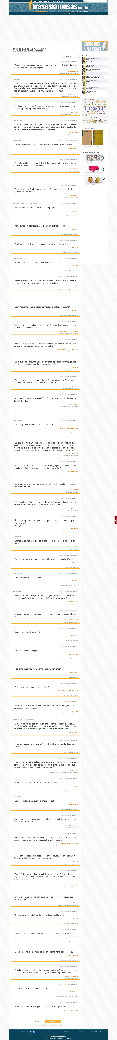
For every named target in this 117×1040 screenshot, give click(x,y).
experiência (60, 791)
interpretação (70, 289)
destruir (57, 772)
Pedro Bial (75, 266)
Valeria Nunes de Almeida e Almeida (68, 690)
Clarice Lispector (73, 211)
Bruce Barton (74, 386)
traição (76, 845)
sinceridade (104, 120)
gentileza (104, 115)
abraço (66, 252)
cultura (64, 114)
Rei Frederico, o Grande (71, 1010)
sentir (76, 134)
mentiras (95, 115)
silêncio (76, 73)
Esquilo (88, 80)
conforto (89, 122)
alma (70, 827)
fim (60, 772)
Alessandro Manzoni (91, 76)
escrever (68, 455)
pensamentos (94, 118)
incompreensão (65, 333)
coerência (71, 96)
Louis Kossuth (74, 635)
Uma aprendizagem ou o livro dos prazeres (27, 203)
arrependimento (65, 73)
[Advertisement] (58, 28)
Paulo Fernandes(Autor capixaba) (68, 349)
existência (100, 115)
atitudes (68, 351)
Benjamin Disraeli (73, 581)
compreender (86, 106)
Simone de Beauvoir (91, 61)
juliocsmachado (73, 885)
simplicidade (103, 106)
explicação (65, 809)
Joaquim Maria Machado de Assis (68, 331)
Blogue (74, 14)
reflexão (70, 658)
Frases (42, 14)
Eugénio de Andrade (91, 69)
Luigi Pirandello (89, 87)
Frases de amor (49, 14)
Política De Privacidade (95, 1031)
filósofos (68, 406)
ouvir (72, 752)
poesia (87, 101)
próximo (53, 1022)
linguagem (103, 104)
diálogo (65, 234)
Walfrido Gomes (73, 195)
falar (67, 197)
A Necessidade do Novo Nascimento (25, 719)
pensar (72, 923)
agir (65, 96)
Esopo (76, 786)
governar (66, 585)
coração (65, 734)
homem (68, 114)
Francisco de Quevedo (71, 620)
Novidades (80, 1031)
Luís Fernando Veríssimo (71, 976)
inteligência (65, 791)
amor (67, 96)
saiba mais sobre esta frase (69, 61)
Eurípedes (75, 562)
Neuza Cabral (74, 490)
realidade (98, 120)
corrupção (66, 996)
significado (75, 153)
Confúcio (75, 310)
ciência (65, 474)
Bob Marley (74, 112)
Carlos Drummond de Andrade (69, 428)
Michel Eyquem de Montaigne (69, 843)
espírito (69, 752)
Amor (18, 79)
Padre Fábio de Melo (72, 71)
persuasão (75, 585)
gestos (71, 351)
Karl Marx (75, 367)
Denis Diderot (74, 903)
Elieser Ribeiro (74, 286)
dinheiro (69, 622)
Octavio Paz (89, 65)
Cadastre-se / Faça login (41, 1)
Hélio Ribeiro (74, 750)
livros (72, 455)
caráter (63, 315)
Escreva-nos (66, 1031)
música (71, 114)
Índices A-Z (67, 14)
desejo (71, 960)
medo (72, 713)
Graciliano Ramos (73, 601)
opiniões (71, 388)
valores (76, 315)
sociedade (75, 658)
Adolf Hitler (74, 529)
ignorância (67, 713)
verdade (88, 104)
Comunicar (19, 61)
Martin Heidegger (73, 654)
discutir (99, 104)
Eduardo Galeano (73, 546)
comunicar (71, 171)
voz (77, 1015)
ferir (70, 1015)
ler (94, 120)
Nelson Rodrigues (73, 992)
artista (64, 406)
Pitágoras (75, 918)
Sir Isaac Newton (73, 471)
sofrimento (75, 492)
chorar (68, 978)
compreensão (64, 289)
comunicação (70, 887)
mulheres (71, 996)
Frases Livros (59, 14)
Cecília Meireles (73, 229)
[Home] (58, 6)
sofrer (76, 978)
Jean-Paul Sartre (73, 955)
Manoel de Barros (90, 58)
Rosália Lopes (74, 672)
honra (100, 117)
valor (76, 622)
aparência (66, 388)
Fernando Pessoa (73, 825)
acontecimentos (69, 530)
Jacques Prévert (73, 508)
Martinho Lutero (73, 732)
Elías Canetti (89, 84)
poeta (87, 120)
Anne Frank (74, 247)
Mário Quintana (73, 148)
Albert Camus (74, 404)
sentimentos (97, 121)
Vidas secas (19, 591)
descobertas (70, 474)
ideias (72, 406)
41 (60, 1026)
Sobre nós (51, 1031)
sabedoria (75, 197)
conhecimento (64, 905)
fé (68, 734)
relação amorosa (70, 772)
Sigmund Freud (73, 133)
